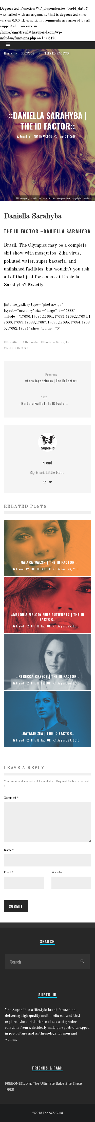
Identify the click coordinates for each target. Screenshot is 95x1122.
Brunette (31, 342)
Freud (23, 137)
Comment (11, 798)
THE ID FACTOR (42, 137)
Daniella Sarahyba (56, 342)
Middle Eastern (17, 348)
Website (56, 872)
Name (9, 850)
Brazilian (13, 342)
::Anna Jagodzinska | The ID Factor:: (51, 377)
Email (8, 872)
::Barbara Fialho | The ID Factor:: (44, 400)
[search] (82, 961)
